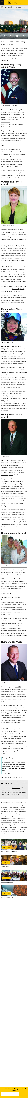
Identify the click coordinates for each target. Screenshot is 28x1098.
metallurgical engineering (18, 391)
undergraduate (5, 818)
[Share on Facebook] (4, 36)
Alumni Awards (16, 788)
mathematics (5, 572)
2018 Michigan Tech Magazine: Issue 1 (13, 7)
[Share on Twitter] (11, 36)
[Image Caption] (25, 26)
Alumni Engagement (7, 880)
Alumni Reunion (12, 777)
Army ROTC (18, 687)
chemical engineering (14, 248)
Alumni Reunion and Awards (9, 849)
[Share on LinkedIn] (17, 36)
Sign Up (23, 1094)
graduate (14, 818)
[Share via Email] (23, 36)
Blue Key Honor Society (8, 269)
